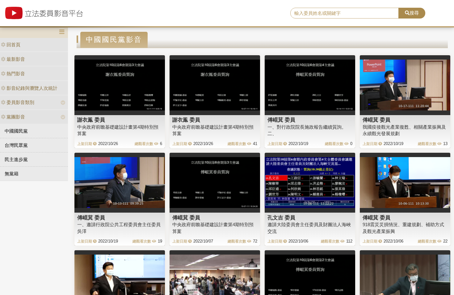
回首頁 (13, 44)
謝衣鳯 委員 (91, 120)
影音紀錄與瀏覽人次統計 (31, 88)
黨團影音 (15, 116)
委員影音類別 (20, 102)
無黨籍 (12, 173)
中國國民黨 (16, 131)
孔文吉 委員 (281, 217)
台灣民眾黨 (16, 145)
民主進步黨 (16, 159)
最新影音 (15, 59)
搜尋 (414, 12)
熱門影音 (15, 73)
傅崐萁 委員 (281, 120)
